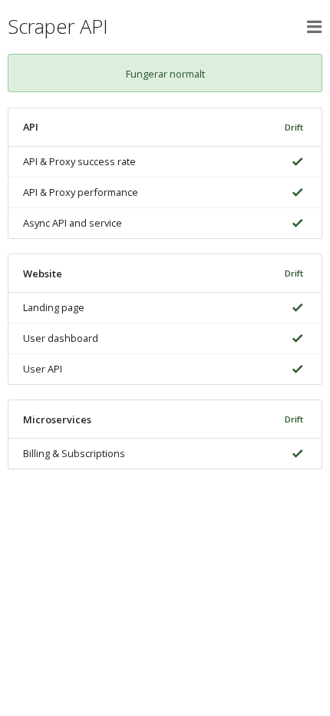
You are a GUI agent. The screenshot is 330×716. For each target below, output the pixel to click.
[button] (314, 27)
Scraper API (58, 26)
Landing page (53, 307)
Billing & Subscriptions (74, 453)
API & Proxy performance (80, 192)
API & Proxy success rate (79, 161)
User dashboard (60, 338)
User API (42, 369)
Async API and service (72, 223)
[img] (294, 162)
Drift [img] (294, 127)
